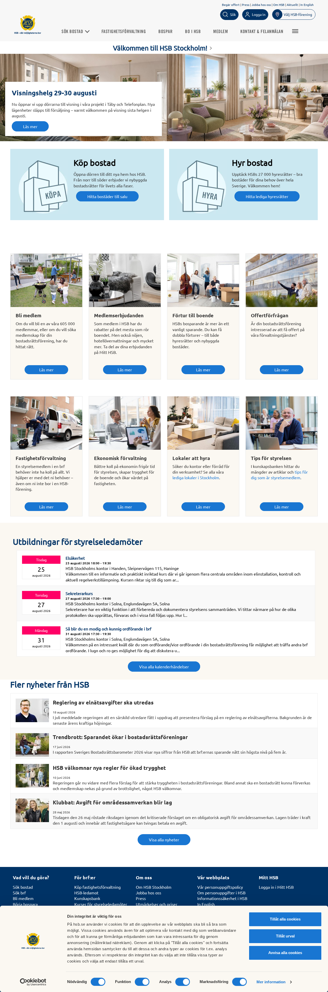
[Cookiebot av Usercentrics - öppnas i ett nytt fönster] (33, 982)
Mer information (271, 982)
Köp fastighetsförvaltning (97, 886)
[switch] (142, 982)
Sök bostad (72, 32)
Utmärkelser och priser (156, 904)
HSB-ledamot (86, 892)
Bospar (165, 32)
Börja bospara (25, 904)
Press (245, 5)
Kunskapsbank (87, 898)
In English (307, 5)
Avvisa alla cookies (285, 952)
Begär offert (231, 5)
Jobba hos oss (261, 5)
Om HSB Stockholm (153, 886)
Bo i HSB (193, 32)
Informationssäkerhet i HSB (222, 898)
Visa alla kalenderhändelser (164, 666)
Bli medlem (23, 898)
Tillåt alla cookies (285, 919)
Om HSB (278, 5)
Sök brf (19, 892)
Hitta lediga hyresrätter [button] (267, 196)
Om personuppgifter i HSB (221, 892)
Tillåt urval (285, 936)
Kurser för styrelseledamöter (100, 904)
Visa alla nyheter (164, 839)
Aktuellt (292, 5)
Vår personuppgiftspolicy (220, 886)
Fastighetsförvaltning (123, 32)
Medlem (220, 32)
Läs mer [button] (30, 126)
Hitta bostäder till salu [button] (107, 196)
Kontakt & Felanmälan (261, 32)
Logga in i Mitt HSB (276, 886)
